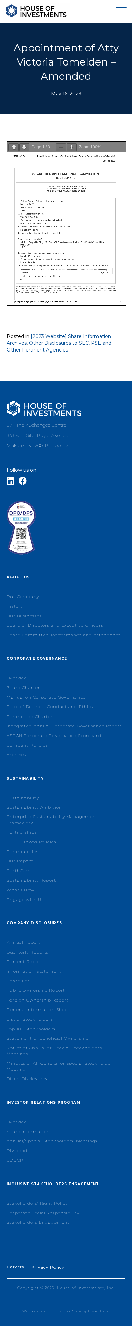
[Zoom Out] (61, 147)
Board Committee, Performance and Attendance (64, 635)
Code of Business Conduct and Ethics (50, 706)
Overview (17, 677)
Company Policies (27, 745)
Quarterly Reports (27, 952)
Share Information (28, 1131)
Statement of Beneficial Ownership (48, 1038)
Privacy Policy (47, 1267)
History (15, 606)
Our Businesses (24, 615)
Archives (16, 754)
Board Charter (23, 687)
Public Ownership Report (36, 990)
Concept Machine (91, 1311)
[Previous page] (13, 147)
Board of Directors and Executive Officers (55, 625)
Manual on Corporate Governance (46, 697)
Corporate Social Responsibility (43, 1212)
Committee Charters (31, 716)
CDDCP (15, 1160)
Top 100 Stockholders (31, 1028)
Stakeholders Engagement (38, 1222)
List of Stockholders (30, 1019)
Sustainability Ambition (34, 807)
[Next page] (24, 147)
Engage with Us (25, 899)
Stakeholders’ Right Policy (37, 1203)
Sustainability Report (31, 880)
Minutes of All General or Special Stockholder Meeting (60, 1066)
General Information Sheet (38, 1009)
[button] (119, 12)
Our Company (23, 596)
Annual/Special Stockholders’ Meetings (52, 1140)
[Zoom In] (72, 147)
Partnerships (22, 832)
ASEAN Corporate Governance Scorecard (54, 735)
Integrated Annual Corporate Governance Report (64, 725)
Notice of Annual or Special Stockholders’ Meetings (55, 1050)
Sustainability (23, 797)
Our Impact (20, 860)
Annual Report (24, 942)
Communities (22, 851)
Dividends (18, 1150)
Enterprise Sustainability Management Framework (52, 819)
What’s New (20, 889)
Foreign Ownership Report (38, 1000)
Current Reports (26, 961)
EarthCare (19, 870)
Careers (15, 1266)
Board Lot (18, 980)
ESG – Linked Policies (31, 841)
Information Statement (34, 971)
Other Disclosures (27, 1078)
